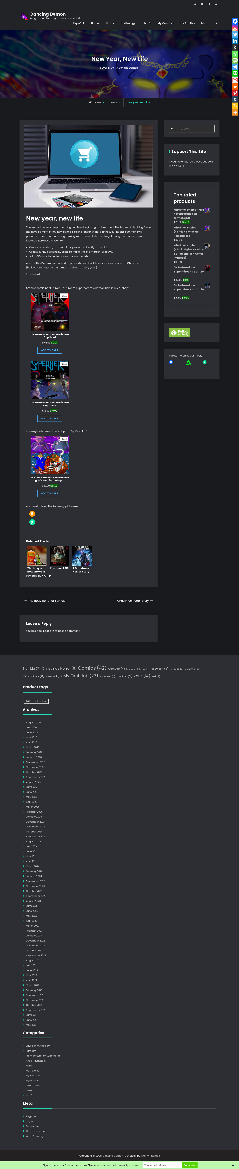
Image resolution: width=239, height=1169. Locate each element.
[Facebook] (235, 21)
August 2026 (33, 722)
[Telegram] (235, 67)
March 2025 (33, 806)
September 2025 (36, 777)
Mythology (128, 23)
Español (78, 23)
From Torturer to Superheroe (43, 1055)
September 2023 (36, 896)
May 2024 (31, 856)
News (114, 102)
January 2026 (34, 757)
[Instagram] (235, 28)
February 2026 (34, 752)
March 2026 (33, 747)
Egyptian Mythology (38, 1045)
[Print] (235, 86)
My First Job (80, 676)
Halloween (159, 669)
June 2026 (32, 732)
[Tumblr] (235, 99)
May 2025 (31, 797)
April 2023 (31, 920)
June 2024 (32, 851)
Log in (29, 1121)
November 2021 (35, 1000)
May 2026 (31, 737)
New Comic (33, 1085)
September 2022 (36, 955)
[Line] (235, 73)
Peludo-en (107, 676)
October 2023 (34, 891)
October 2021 (34, 1005)
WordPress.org (35, 1136)
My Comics (165, 23)
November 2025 (35, 767)
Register (31, 1116)
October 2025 (34, 772)
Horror (110, 23)
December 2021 (35, 995)
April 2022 (31, 980)
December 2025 (35, 762)
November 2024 (35, 826)
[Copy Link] (235, 106)
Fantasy (31, 1050)
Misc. (204, 23)
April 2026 (31, 742)
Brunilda (31, 668)
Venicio (125, 676)
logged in (48, 631)
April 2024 (31, 861)
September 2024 (36, 836)
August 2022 (33, 960)
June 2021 (31, 1020)
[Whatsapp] (235, 54)
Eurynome (132, 669)
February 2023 (34, 930)
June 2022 (32, 970)
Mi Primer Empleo (36, 701)
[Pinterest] (235, 93)
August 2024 (33, 841)
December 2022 (35, 940)
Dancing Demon (48, 14)
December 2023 (35, 881)
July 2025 (31, 787)
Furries (143, 669)
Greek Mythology (36, 1060)
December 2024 (35, 821)
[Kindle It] (235, 47)
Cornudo (116, 669)
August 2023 (33, 901)
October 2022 (34, 950)
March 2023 (33, 925)
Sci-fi (147, 23)
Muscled (54, 676)
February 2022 (34, 990)
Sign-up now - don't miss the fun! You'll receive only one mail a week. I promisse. (91, 1165)
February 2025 (34, 811)
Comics (92, 668)
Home (95, 23)
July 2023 (31, 906)
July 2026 (31, 727)
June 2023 (32, 911)
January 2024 (34, 876)
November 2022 (35, 945)
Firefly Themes (150, 1156)
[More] (235, 112)
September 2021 (36, 1010)
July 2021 (31, 1015)
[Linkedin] (235, 41)
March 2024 (33, 866)
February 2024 (34, 871)
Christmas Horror (59, 668)
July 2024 (31, 846)
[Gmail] (235, 80)
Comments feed (36, 1131)
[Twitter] (235, 34)
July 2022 (31, 965)
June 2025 (32, 792)
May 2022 (31, 975)
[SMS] (235, 60)
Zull (156, 676)
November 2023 (35, 886)
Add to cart (49, 350)
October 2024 (34, 831)
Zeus (142, 676)
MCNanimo (33, 676)
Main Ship (192, 668)
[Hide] (237, 118)
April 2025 (31, 802)
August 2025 (33, 782)
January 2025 (34, 816)
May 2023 (31, 915)
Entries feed (33, 1126)
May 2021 (31, 1024)
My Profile (186, 23)
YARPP (46, 576)
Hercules (176, 668)
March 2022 (32, 985)
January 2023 (34, 935)
